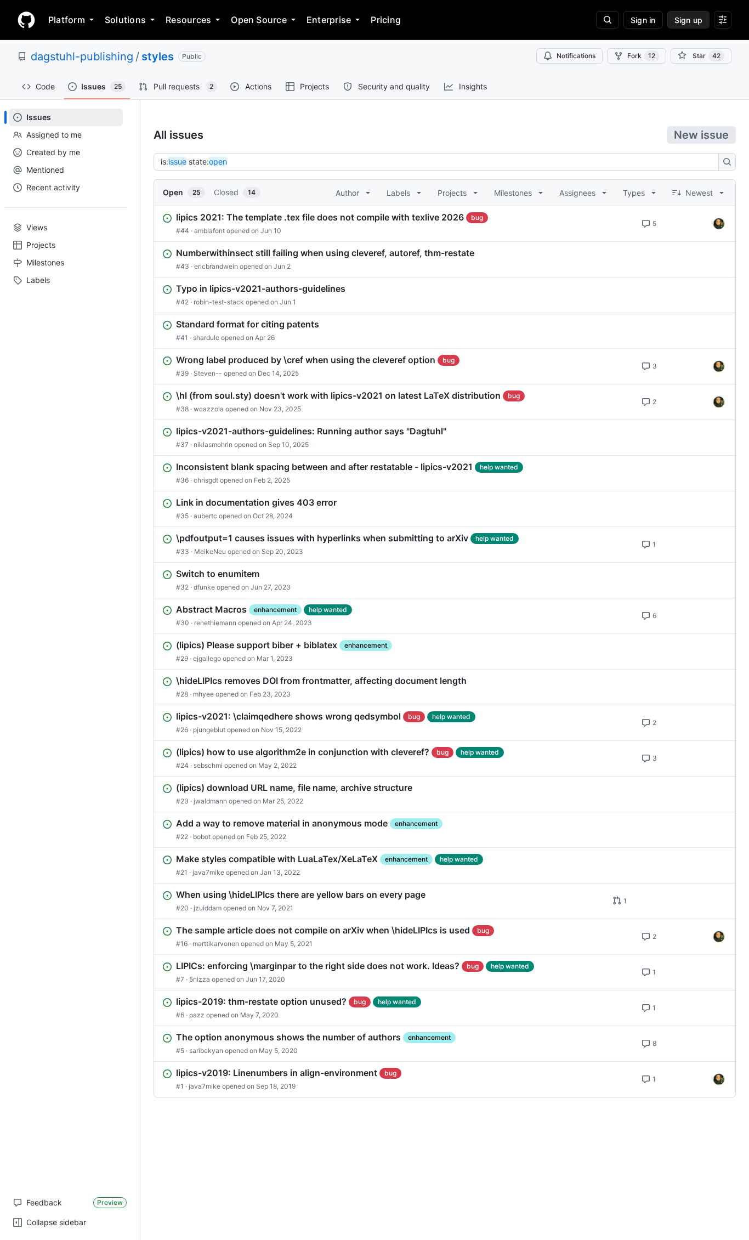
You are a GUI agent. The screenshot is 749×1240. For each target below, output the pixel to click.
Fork (641, 56)
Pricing (386, 19)
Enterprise (329, 19)
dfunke (204, 587)
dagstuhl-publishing (82, 56)
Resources (188, 19)
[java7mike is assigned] (718, 223)
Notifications (576, 56)
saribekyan (206, 1050)
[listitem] (444, 223)
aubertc (205, 516)
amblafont (209, 231)
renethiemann (215, 623)
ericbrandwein (216, 266)
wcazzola (209, 409)
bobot (202, 837)
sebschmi (208, 765)
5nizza (199, 979)
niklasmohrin (213, 444)
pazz (197, 1015)
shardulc (206, 337)
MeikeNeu (210, 551)
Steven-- (208, 373)
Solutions (125, 19)
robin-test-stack (219, 302)
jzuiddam (208, 908)
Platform (66, 19)
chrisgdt (206, 480)
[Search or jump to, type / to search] (607, 20)
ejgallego (207, 658)
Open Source (259, 19)
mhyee (203, 694)
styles (157, 56)
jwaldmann (210, 801)
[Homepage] (26, 20)
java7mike (208, 872)
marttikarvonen (215, 943)
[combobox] (439, 162)
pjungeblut (209, 730)
